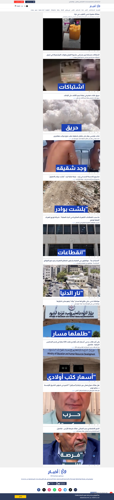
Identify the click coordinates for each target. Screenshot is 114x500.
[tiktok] (70, 489)
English (18, 6)
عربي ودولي (67, 10)
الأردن (86, 10)
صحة (82, 10)
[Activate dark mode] (26, 6)
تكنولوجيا (47, 10)
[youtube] (59, 489)
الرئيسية (98, 10)
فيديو (36, 10)
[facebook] (38, 489)
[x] (44, 489)
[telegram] (65, 489)
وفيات (32, 10)
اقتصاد (62, 10)
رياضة (58, 10)
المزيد (70, 57)
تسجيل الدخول (30, 1)
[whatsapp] (54, 489)
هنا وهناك (53, 10)
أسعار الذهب (92, 10)
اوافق (20, 496)
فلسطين (78, 10)
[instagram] (49, 489)
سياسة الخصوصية (83, 497)
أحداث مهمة (41, 10)
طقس (73, 10)
